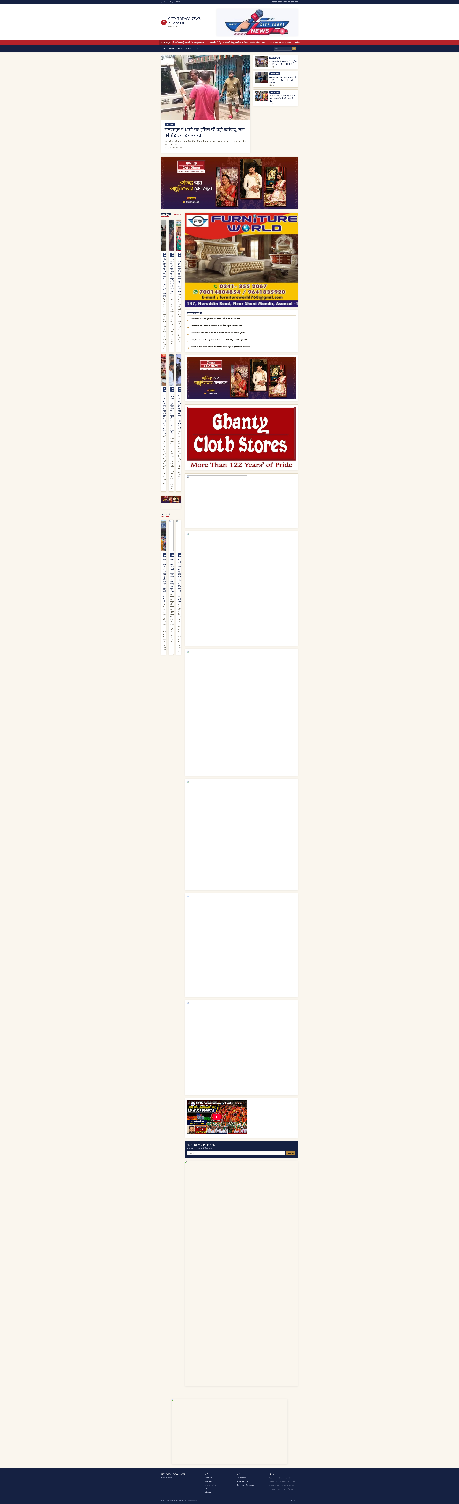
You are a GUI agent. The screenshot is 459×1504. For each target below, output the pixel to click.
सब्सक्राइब (291, 1153)
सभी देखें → (177, 214)
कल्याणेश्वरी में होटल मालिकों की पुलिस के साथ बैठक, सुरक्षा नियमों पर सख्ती (236, 43)
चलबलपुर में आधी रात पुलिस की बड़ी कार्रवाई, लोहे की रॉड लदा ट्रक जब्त (176, 43)
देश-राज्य (291, 2)
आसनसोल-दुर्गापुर (277, 2)
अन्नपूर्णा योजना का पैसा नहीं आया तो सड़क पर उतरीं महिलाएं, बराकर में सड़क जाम (219, 340)
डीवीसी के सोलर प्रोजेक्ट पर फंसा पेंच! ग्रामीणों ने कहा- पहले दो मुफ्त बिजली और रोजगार (220, 347)
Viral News (209, 1482)
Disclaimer (241, 1478)
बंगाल (285, 2)
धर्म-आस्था (208, 1492)
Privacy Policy (242, 1482)
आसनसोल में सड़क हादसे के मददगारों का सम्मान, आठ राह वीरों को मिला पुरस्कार (299, 43)
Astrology (208, 1478)
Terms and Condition (245, 1485)
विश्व (296, 2)
